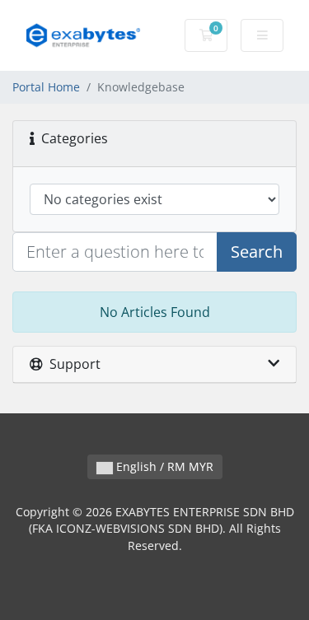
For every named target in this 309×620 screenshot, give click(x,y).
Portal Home (46, 87)
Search (257, 251)
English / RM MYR (163, 466)
